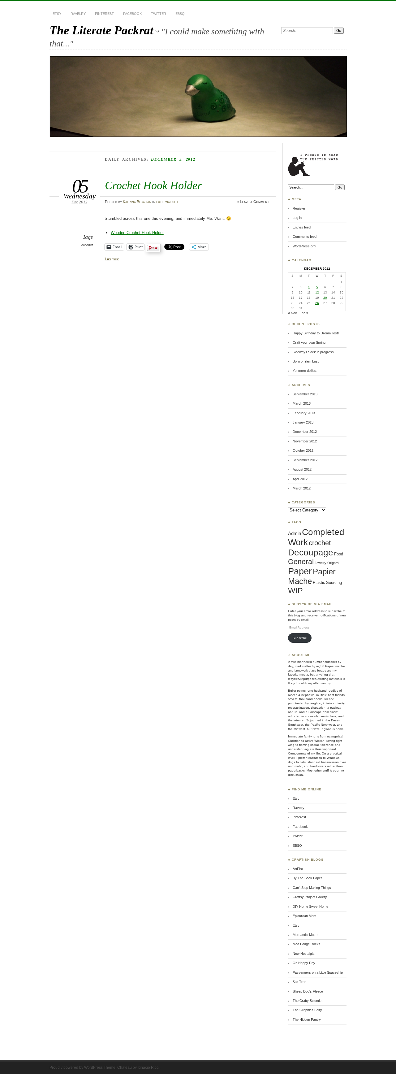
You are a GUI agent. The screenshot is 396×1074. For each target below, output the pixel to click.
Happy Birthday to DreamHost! (316, 333)
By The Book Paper (307, 878)
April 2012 (300, 479)
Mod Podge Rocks (307, 944)
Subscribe (300, 638)
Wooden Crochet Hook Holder (137, 232)
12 (317, 292)
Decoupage (310, 552)
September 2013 (305, 394)
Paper (300, 571)
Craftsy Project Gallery (310, 897)
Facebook (132, 13)
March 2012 (302, 488)
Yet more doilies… (306, 370)
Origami (333, 563)
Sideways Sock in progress (313, 352)
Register (299, 208)
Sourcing (334, 582)
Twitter (158, 13)
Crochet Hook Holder (153, 185)
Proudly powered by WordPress (76, 1067)
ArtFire (298, 869)
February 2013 (304, 413)
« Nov (292, 313)
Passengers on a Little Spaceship (318, 972)
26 (317, 303)
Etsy (57, 13)
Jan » (304, 313)
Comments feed (304, 236)
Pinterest (104, 13)
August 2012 (302, 469)
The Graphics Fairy (307, 1010)
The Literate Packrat (101, 30)
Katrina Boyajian (137, 202)
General (301, 562)
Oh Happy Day (304, 963)
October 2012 (303, 450)
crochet (87, 245)
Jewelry (320, 563)
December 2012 (305, 431)
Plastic (319, 582)
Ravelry (78, 13)
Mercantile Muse (305, 935)
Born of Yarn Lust (306, 361)
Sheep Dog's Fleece (308, 991)
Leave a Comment (254, 202)
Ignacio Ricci (148, 1067)
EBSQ (180, 13)
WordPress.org (304, 246)
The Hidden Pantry (307, 1019)
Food (338, 554)
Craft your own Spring (309, 342)
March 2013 (302, 403)
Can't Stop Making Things (312, 887)
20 (325, 297)
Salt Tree (299, 982)
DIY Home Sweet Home (310, 906)
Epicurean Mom (304, 916)
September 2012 (305, 460)
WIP (295, 590)
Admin (294, 533)
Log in (297, 218)
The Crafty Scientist (307, 1000)
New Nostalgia (303, 953)
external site (167, 202)
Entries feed (302, 227)
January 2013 (303, 422)
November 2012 (305, 441)
